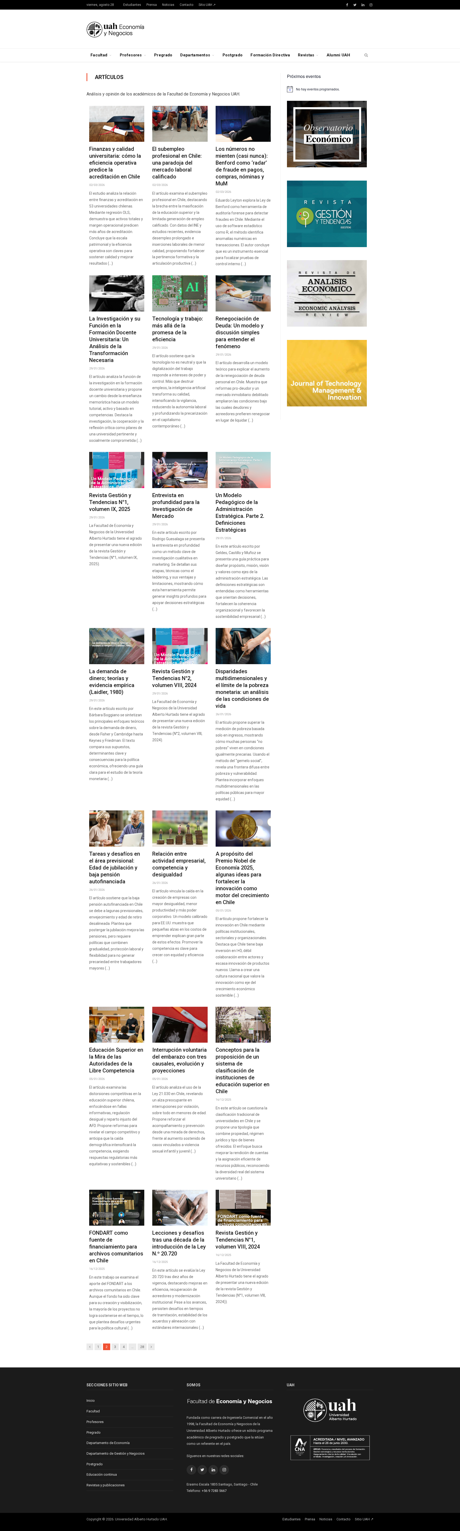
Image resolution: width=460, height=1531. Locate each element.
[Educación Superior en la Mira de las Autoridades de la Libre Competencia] (116, 1025)
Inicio (91, 1401)
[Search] (366, 55)
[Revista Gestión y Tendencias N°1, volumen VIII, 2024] (243, 1208)
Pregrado (163, 55)
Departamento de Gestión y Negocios (116, 1453)
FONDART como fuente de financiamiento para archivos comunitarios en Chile (116, 1247)
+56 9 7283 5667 (214, 1491)
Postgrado (233, 55)
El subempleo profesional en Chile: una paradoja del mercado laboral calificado (177, 163)
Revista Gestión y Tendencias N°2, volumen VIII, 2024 (174, 678)
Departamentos (195, 55)
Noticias (168, 5)
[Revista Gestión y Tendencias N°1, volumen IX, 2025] (116, 470)
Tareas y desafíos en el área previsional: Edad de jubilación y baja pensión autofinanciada (114, 868)
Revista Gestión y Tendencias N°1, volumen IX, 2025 (110, 502)
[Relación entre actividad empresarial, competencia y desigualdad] (179, 828)
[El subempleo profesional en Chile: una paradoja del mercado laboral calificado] (179, 124)
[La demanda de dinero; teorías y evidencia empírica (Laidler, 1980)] (116, 646)
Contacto (186, 5)
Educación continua (102, 1474)
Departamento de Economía (108, 1443)
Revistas (306, 55)
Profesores (131, 55)
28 (142, 1347)
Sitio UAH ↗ (207, 5)
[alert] (330, 89)
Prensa (151, 5)
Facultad (99, 55)
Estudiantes (132, 5)
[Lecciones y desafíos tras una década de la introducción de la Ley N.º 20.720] (179, 1208)
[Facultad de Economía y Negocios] (115, 29)
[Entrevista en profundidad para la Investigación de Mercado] (179, 470)
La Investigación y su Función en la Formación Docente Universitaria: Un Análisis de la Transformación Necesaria (114, 339)
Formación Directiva (270, 55)
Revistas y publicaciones (106, 1485)
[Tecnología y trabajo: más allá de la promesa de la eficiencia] (179, 293)
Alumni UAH (338, 55)
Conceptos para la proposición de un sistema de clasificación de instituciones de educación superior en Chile (242, 1071)
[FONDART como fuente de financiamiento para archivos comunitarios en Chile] (116, 1208)
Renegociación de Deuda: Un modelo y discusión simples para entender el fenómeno (240, 332)
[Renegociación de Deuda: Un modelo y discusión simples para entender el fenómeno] (243, 293)
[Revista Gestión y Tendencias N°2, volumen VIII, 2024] (179, 646)
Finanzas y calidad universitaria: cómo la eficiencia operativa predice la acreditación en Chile (115, 163)
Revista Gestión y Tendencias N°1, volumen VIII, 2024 (238, 1240)
